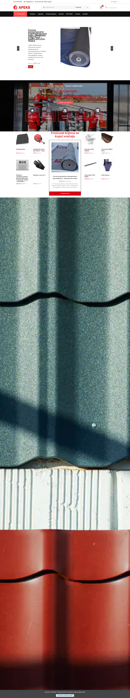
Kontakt (85, 14)
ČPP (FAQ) (69, 14)
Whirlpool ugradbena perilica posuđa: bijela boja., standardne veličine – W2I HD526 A (22, 178)
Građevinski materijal (65, 117)
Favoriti (114, 1)
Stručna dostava (51, 14)
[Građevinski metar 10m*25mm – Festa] (39, 139)
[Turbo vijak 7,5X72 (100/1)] (90, 165)
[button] (20, 13)
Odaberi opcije (65, 193)
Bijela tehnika (98, 117)
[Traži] (42, 7)
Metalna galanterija (49, 117)
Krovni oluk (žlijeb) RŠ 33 (106, 150)
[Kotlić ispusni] (107, 165)
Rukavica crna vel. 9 (39, 175)
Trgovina (40, 14)
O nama (77, 14)
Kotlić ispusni (105, 175)
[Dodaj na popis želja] (17, 134)
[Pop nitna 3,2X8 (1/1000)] (90, 139)
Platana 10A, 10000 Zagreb (44, 1)
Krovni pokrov (81, 117)
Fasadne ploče (20, 149)
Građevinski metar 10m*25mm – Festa (39, 150)
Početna (32, 14)
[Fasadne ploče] (22, 139)
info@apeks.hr (29, 1)
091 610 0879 (18, 1)
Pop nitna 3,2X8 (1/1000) (89, 150)
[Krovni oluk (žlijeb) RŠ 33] (107, 139)
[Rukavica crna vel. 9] (39, 165)
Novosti (61, 14)
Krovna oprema (32, 117)
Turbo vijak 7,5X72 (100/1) (89, 175)
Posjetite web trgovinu (65, 102)
